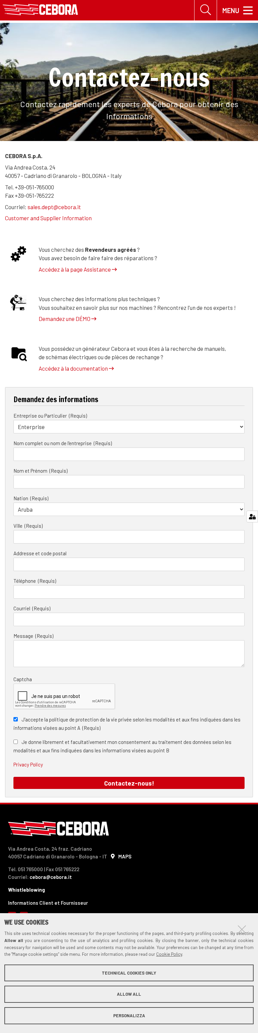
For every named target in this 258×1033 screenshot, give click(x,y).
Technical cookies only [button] (129, 973)
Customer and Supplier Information (48, 218)
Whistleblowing (26, 890)
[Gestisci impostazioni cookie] (252, 516)
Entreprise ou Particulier (40, 416)
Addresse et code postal (40, 553)
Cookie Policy (169, 954)
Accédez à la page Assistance (75, 269)
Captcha (22, 679)
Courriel (22, 608)
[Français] (40, 10)
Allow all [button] (129, 994)
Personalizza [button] (129, 1015)
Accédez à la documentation (74, 368)
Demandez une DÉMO (65, 318)
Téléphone (25, 581)
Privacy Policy (28, 764)
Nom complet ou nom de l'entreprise (53, 443)
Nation (21, 498)
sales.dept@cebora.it (54, 206)
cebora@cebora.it (51, 877)
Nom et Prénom (30, 471)
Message (23, 636)
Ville (18, 526)
